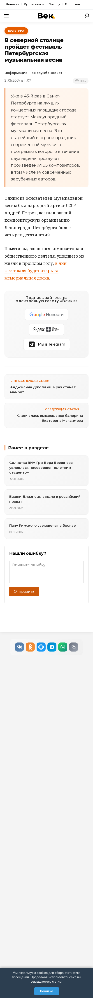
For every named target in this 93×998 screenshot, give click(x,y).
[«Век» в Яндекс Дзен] (46, 329)
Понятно (46, 991)
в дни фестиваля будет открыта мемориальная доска (36, 271)
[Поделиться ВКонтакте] (19, 647)
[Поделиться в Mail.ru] (41, 647)
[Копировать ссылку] (73, 647)
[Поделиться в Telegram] (51, 647)
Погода (54, 4)
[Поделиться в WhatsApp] (62, 647)
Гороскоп (72, 4)
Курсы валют (34, 4)
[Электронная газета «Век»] (46, 16)
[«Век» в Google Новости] (46, 314)
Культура (16, 30)
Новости (12, 4)
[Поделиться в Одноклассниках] (30, 647)
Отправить (24, 591)
